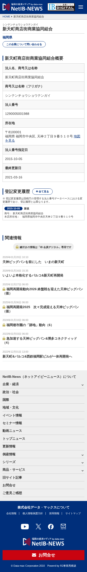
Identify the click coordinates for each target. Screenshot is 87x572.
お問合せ (9, 485)
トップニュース (14, 438)
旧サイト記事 (12, 477)
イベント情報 (12, 415)
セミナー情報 (12, 423)
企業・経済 (11, 384)
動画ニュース (12, 430)
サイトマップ (73, 513)
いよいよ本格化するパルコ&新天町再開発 (33, 275)
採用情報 (54, 513)
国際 (6, 400)
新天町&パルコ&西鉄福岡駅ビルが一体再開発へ (37, 356)
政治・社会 (11, 392)
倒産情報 (9, 454)
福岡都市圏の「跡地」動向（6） (30, 325)
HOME (6, 16)
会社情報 (11, 513)
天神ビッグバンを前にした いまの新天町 (33, 262)
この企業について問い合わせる (24, 44)
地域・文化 (11, 407)
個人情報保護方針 (33, 513)
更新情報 (9, 446)
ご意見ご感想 (12, 493)
